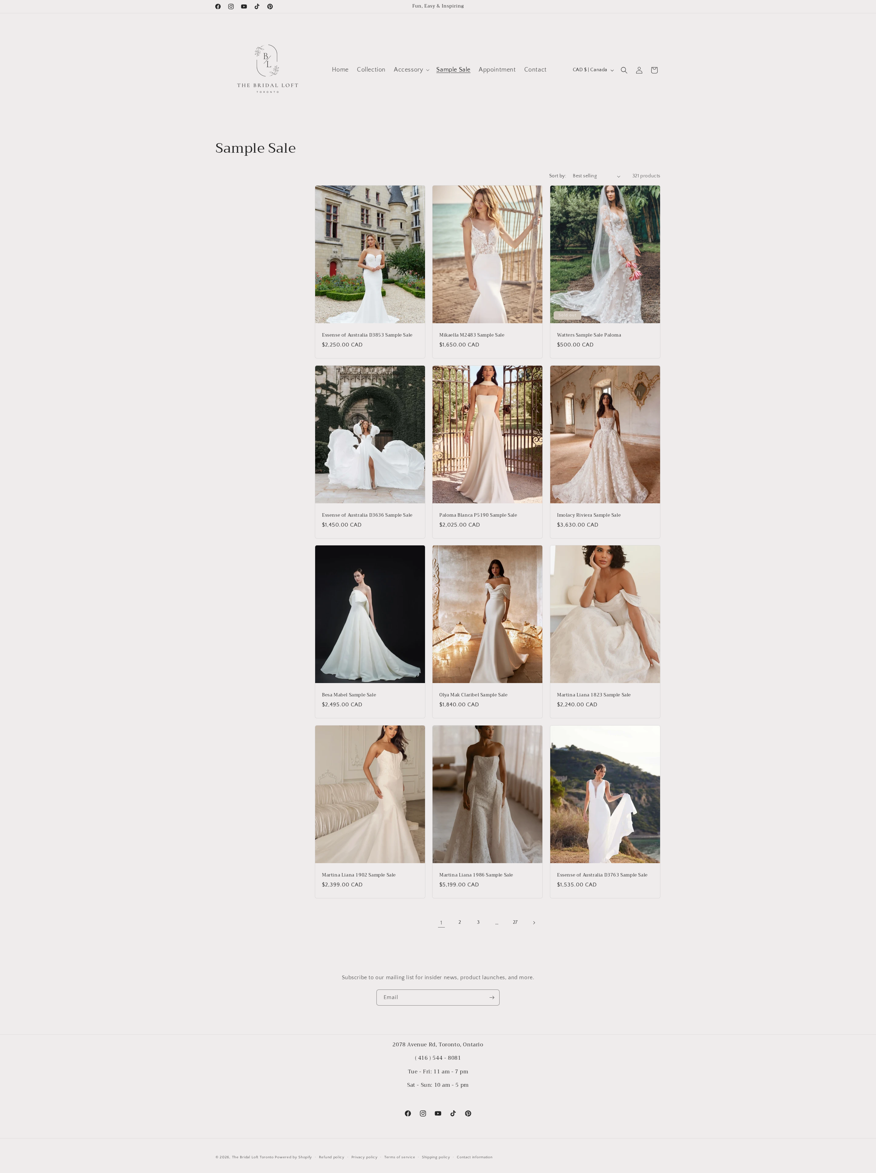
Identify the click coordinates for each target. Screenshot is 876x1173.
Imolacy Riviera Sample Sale (589, 515)
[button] (411, 70)
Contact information (474, 1157)
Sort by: (557, 176)
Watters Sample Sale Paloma (589, 335)
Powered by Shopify (293, 1157)
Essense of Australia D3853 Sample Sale (367, 335)
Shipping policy (436, 1157)
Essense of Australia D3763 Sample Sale (602, 875)
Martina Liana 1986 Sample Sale (476, 875)
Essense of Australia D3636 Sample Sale (367, 515)
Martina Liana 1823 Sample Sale (594, 695)
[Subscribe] (491, 997)
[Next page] (533, 922)
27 (515, 922)
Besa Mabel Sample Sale (349, 695)
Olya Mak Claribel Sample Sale (473, 695)
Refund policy (332, 1157)
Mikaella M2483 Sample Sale (472, 335)
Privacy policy (364, 1157)
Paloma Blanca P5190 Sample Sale (478, 515)
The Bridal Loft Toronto (253, 1157)
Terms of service (399, 1157)
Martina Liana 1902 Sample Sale (359, 875)
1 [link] (441, 923)
